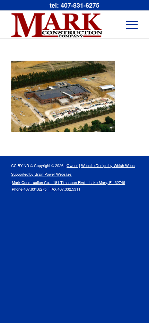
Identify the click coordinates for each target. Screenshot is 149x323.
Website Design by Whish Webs (108, 165)
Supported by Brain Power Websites (41, 174)
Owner (72, 165)
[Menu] (128, 24)
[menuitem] (66, 187)
